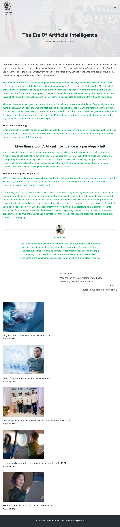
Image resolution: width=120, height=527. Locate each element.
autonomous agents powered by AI (100, 287)
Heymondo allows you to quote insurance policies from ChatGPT (34, 463)
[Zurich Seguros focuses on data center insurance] (60, 359)
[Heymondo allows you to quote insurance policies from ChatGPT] (60, 444)
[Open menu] (114, 8)
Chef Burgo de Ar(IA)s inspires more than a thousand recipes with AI (36, 420)
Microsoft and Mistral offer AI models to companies (28, 505)
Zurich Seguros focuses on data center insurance (27, 378)
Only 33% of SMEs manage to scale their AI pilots (27, 335)
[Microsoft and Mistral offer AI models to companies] (60, 487)
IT (60, 30)
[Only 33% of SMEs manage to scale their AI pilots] (60, 317)
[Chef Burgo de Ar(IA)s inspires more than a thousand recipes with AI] (60, 402)
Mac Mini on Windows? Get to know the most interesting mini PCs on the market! (82, 277)
